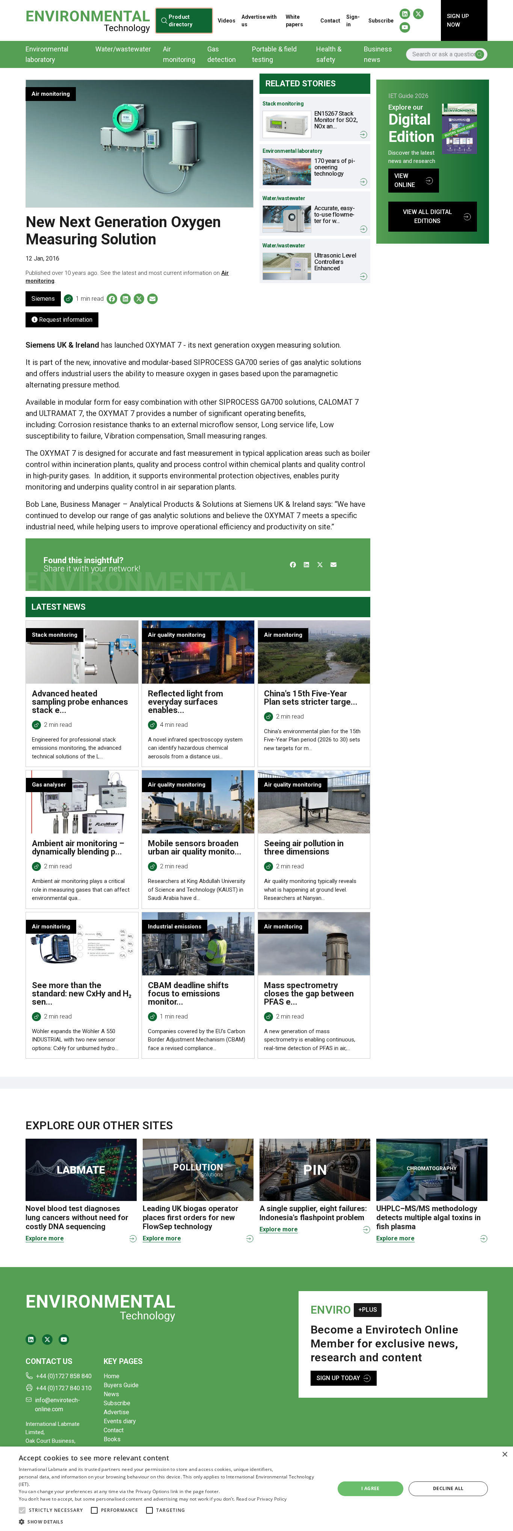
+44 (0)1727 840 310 (64, 1388)
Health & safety (328, 54)
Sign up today (338, 1378)
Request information (65, 319)
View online (404, 180)
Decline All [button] (448, 1488)
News (111, 1394)
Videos (226, 21)
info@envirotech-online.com (57, 1405)
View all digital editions (427, 216)
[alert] (256, 1489)
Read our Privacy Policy (261, 1499)
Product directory (180, 20)
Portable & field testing (274, 54)
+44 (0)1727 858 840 (64, 1376)
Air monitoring (179, 54)
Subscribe (381, 21)
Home (111, 1376)
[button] (22, 1510)
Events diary (120, 1421)
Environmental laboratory (47, 54)
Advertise (116, 1412)
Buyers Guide (121, 1385)
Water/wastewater (123, 49)
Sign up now (458, 20)
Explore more (45, 1238)
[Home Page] (88, 20)
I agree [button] (370, 1488)
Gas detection (221, 54)
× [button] (504, 1454)
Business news (378, 54)
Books (112, 1439)
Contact (330, 21)
